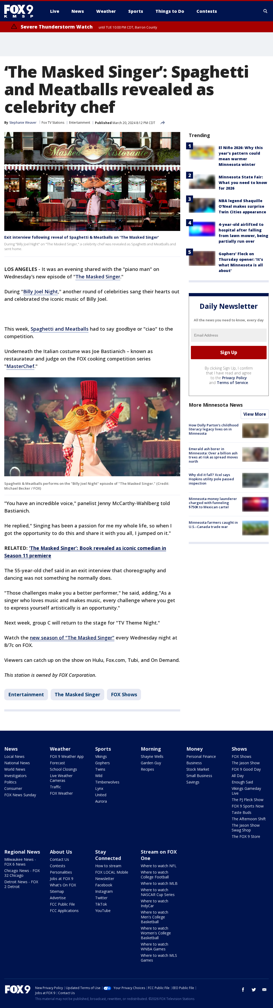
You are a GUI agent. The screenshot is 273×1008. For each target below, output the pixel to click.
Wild (98, 775)
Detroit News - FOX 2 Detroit (21, 884)
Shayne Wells (152, 756)
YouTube (103, 910)
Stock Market (197, 769)
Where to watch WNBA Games (154, 946)
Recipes (147, 769)
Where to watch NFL (158, 865)
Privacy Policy (234, 377)
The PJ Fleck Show (247, 799)
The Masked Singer (97, 276)
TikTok (101, 904)
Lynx (99, 788)
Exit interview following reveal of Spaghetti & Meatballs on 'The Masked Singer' (81, 237)
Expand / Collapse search (265, 11)
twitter (254, 989)
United (100, 794)
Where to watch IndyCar (154, 903)
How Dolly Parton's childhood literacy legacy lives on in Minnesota (214, 429)
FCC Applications (64, 910)
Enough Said (242, 782)
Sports (103, 749)
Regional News (22, 852)
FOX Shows (124, 694)
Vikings (101, 756)
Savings (192, 782)
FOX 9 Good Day (246, 769)
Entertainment (79, 122)
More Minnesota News (216, 405)
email (264, 989)
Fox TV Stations (53, 122)
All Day (238, 775)
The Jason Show (246, 762)
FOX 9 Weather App (67, 756)
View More (254, 414)
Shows (239, 749)
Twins (100, 769)
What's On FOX (63, 884)
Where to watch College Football (155, 874)
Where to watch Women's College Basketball (156, 933)
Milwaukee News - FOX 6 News (20, 862)
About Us (61, 852)
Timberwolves (107, 782)
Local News (14, 756)
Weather (60, 749)
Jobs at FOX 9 (61, 878)
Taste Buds (241, 812)
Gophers (102, 762)
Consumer (13, 788)
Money (194, 749)
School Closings (63, 769)
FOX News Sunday (20, 794)
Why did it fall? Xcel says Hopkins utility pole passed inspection (211, 478)
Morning (151, 749)
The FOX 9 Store (246, 836)
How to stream (108, 865)
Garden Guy (151, 762)
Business (194, 762)
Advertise (58, 897)
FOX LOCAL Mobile (111, 872)
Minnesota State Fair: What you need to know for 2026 (243, 182)
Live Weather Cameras (61, 778)
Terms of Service (232, 382)
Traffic (55, 786)
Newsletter (104, 878)
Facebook (103, 884)
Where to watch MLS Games (159, 958)
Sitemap (57, 891)
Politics (10, 782)
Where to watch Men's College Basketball (154, 917)
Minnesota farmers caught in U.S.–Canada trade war (213, 524)
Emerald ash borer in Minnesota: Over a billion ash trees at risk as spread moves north (213, 455)
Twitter (101, 897)
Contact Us (59, 859)
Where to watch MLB (159, 883)
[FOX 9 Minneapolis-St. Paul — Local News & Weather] (21, 11)
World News (14, 769)
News (11, 749)
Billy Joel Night (40, 291)
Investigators (15, 775)
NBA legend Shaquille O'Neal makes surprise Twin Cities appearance (242, 206)
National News (17, 762)
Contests (57, 865)
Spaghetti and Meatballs (60, 329)
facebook (243, 989)
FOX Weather (61, 793)
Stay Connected (108, 855)
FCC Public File (62, 904)
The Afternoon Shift (249, 818)
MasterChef (20, 366)
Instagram (104, 891)
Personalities (61, 872)
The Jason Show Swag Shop (246, 828)
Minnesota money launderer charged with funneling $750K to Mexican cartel (213, 502)
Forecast (57, 762)
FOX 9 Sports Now (248, 806)
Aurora (101, 801)
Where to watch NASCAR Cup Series (158, 892)
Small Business (199, 775)
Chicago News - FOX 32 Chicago (22, 873)
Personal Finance (201, 756)
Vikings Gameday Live (246, 791)
